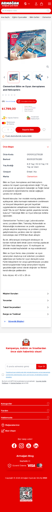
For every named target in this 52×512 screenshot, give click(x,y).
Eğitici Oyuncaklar (19, 17)
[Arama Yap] (48, 10)
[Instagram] (21, 445)
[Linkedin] (35, 445)
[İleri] (47, 77)
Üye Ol (41, 366)
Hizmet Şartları (16, 383)
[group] (9, 95)
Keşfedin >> (25, 461)
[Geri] (4, 77)
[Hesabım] (36, 4)
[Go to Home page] (10, 4)
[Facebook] (14, 445)
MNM (45, 478)
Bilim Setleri (34, 17)
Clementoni (32, 177)
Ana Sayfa (5, 17)
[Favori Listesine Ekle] (44, 129)
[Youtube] (28, 445)
